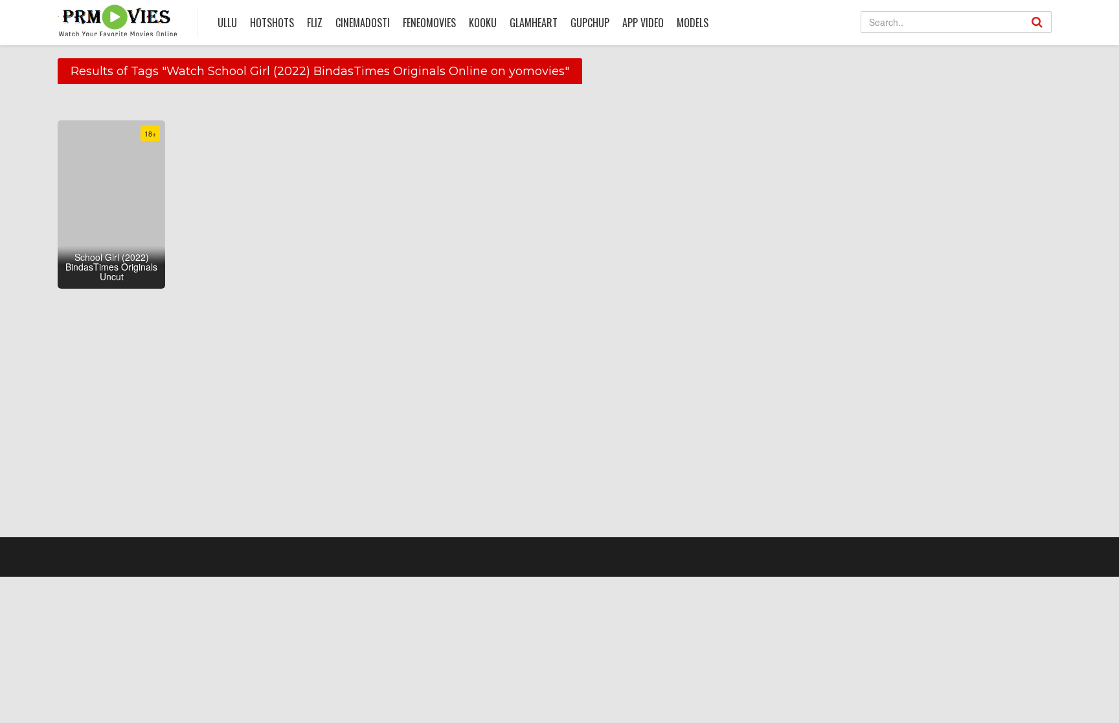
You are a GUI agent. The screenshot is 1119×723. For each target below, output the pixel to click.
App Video (643, 22)
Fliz (314, 22)
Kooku (483, 22)
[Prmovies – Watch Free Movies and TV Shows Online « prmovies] (118, 20)
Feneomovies (429, 22)
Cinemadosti (362, 22)
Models (692, 22)
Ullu (227, 22)
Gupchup (590, 22)
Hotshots (272, 22)
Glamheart (534, 22)
